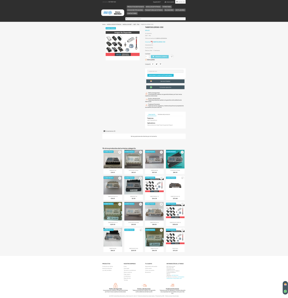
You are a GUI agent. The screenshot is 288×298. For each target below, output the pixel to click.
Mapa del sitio (127, 278)
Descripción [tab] (151, 114)
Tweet (156, 64)
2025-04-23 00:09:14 (161, 38)
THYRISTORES (166, 7)
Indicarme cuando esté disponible (160, 75)
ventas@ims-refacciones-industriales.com (175, 277)
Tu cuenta (148, 264)
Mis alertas (148, 272)
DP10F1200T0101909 (133, 222)
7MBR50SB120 (154, 170)
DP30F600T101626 (175, 170)
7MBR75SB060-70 (154, 196)
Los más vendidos (106, 270)
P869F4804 (175, 248)
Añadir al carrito (159, 57)
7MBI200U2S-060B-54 (175, 222)
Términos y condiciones (130, 270)
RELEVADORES (169, 10)
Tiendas (126, 280)
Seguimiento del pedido (151, 266)
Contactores (132, 13)
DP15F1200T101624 (133, 170)
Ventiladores (180, 10)
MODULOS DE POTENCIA (153, 7)
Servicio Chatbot (165, 81)
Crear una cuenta (149, 270)
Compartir (152, 64)
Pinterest (160, 64)
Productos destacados (135, 7)
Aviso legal (126, 268)
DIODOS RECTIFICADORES (135, 10)
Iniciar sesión (148, 268)
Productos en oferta (107, 266)
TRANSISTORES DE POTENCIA (154, 10)
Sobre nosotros (128, 272)
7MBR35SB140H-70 (113, 222)
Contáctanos (127, 276)
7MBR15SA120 (112, 248)
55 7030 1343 (112, 2)
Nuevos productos (107, 268)
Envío (125, 266)
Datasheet (155, 42)
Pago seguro (127, 274)
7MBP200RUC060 (133, 248)
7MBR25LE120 (112, 170)
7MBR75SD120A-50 (175, 196)
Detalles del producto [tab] (164, 114)
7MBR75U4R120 (154, 248)
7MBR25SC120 (133, 196)
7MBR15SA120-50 (154, 222)
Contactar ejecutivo (165, 87)
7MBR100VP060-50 (113, 196)
